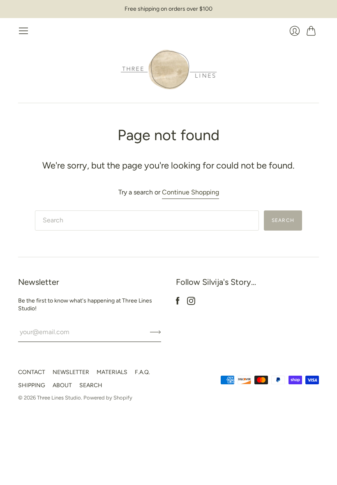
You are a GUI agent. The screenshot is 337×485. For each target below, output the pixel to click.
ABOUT (62, 385)
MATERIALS (112, 372)
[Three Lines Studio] (168, 69)
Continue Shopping (190, 192)
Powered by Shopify (107, 398)
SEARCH (90, 385)
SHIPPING (31, 385)
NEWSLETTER (71, 372)
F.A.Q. (142, 372)
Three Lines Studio (59, 398)
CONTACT (31, 372)
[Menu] (23, 30)
